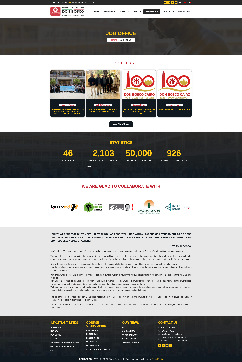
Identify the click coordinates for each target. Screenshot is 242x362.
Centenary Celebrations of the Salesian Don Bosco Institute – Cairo (139, 112)
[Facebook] (165, 2)
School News (128, 331)
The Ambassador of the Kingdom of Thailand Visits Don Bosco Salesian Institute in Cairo (67, 112)
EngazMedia (157, 359)
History (54, 331)
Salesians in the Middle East (64, 342)
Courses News (67, 105)
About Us (108, 12)
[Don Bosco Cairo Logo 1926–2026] (174, 84)
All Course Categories (98, 349)
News (124, 327)
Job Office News (103, 105)
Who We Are (56, 327)
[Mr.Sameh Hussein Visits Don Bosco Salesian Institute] (103, 84)
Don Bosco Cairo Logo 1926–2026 (174, 110)
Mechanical (92, 342)
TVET (136, 12)
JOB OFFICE (150, 12)
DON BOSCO (55, 335)
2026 (52, 350)
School (54, 339)
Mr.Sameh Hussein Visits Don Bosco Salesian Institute (103, 111)
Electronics (92, 338)
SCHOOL (123, 12)
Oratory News (129, 335)
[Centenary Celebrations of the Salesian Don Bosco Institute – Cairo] (139, 84)
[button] (53, 207)
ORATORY (167, 12)
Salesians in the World (62, 346)
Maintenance (92, 345)
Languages (92, 330)
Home (96, 12)
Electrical (92, 334)
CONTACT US (184, 12)
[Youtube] (176, 2)
